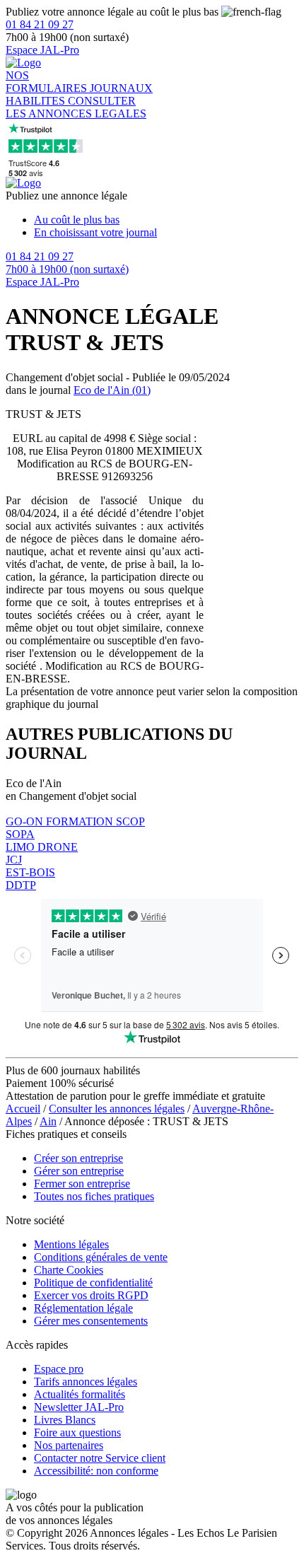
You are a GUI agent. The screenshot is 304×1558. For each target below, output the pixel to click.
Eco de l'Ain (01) (112, 390)
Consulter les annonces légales (117, 1109)
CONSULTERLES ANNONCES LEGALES (76, 107)
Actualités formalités (79, 1394)
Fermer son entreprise (82, 1184)
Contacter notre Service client (99, 1458)
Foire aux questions (77, 1432)
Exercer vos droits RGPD (91, 1295)
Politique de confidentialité (93, 1283)
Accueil (23, 1109)
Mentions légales (71, 1244)
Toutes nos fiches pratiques (94, 1196)
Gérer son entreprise (79, 1171)
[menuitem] (166, 220)
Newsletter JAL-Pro (79, 1407)
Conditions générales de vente (101, 1257)
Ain (48, 1121)
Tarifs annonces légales (85, 1382)
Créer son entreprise (78, 1158)
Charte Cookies (68, 1270)
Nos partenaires (68, 1445)
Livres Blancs (64, 1420)
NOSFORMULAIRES (48, 81)
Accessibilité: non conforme (96, 1471)
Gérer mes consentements (91, 1321)
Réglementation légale (83, 1308)
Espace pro (58, 1369)
